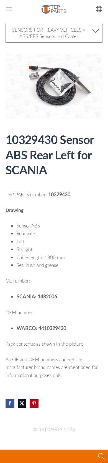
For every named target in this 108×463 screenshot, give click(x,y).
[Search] (101, 456)
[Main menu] (9, 9)
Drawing (15, 210)
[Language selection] (99, 9)
